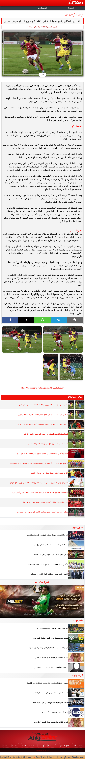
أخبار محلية (52, 745)
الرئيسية (71, 8)
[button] (5, 602)
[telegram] (59, 320)
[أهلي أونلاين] (75, 3)
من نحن (5, 745)
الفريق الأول (42, 8)
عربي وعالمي (64, 745)
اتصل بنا (15, 745)
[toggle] (14, 8)
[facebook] (10, 320)
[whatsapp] (42, 320)
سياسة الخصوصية (28, 745)
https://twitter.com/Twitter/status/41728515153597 (42, 388)
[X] (26, 320)
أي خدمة (41, 745)
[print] (75, 320)
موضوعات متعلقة (75, 397)
